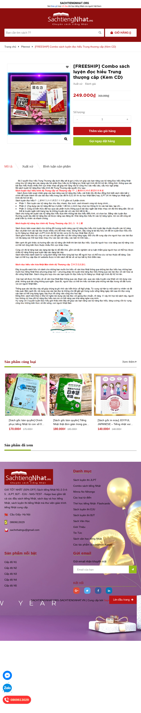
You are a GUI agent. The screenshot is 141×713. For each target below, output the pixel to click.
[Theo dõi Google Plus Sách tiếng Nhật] (76, 590)
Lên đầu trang (121, 599)
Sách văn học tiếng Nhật (87, 538)
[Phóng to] (65, 138)
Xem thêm (128, 361)
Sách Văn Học (81, 521)
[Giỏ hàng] (112, 33)
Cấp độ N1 (10, 562)
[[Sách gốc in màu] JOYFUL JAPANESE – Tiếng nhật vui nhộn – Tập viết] (115, 395)
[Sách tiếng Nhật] (28, 476)
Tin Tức (77, 532)
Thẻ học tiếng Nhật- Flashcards (91, 503)
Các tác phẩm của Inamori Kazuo (92, 544)
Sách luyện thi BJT (84, 515)
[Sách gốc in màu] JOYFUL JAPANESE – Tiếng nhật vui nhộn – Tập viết (114, 422)
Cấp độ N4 (10, 579)
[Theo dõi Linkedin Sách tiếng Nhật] (109, 590)
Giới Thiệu (79, 526)
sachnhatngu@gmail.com (24, 529)
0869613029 (17, 522)
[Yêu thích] (67, 67)
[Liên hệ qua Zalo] (7, 688)
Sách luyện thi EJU (84, 509)
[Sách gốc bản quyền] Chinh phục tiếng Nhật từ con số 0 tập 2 (25, 422)
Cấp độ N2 (10, 567)
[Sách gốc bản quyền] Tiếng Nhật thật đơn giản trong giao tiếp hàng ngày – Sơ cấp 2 (70, 422)
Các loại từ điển (82, 497)
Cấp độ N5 (10, 585)
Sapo (107, 600)
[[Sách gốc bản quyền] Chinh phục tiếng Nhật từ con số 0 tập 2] (26, 395)
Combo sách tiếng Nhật (87, 485)
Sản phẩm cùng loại (20, 362)
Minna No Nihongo (84, 491)
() (123, 32)
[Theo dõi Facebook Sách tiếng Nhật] (98, 590)
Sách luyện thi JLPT (84, 479)
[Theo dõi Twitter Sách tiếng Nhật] (87, 590)
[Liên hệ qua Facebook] (7, 675)
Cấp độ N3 (10, 573)
